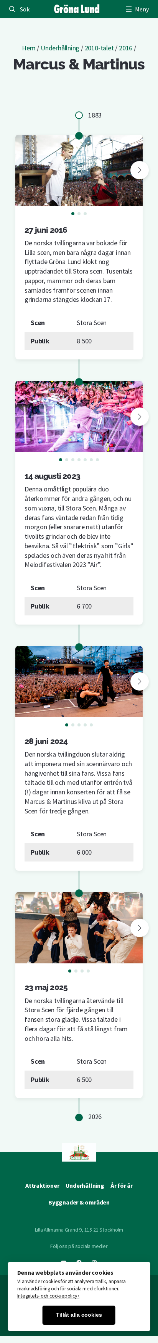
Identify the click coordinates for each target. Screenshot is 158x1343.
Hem (28, 47)
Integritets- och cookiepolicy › (48, 1296)
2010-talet (99, 47)
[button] (139, 170)
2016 (125, 47)
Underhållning (60, 47)
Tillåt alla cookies (79, 1315)
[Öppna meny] (136, 9)
